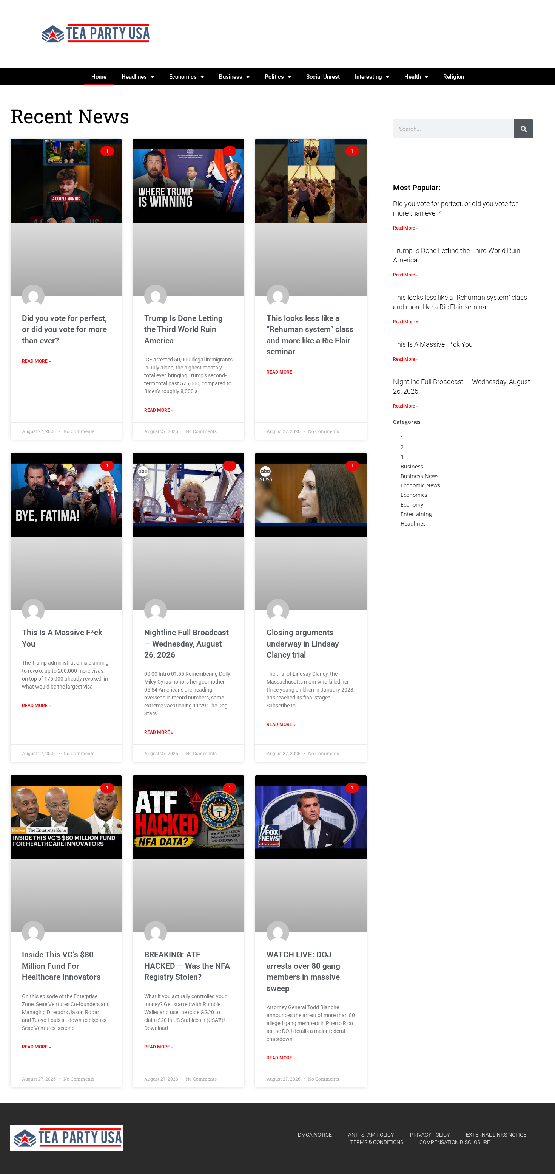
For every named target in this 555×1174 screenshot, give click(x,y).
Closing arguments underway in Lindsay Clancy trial (303, 643)
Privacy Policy (430, 1135)
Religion (453, 76)
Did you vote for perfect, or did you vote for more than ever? (64, 329)
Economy (412, 504)
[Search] (523, 128)
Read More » (36, 361)
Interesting (368, 76)
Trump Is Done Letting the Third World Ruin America (183, 329)
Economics (183, 76)
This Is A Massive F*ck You (433, 344)
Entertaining (416, 514)
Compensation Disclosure (454, 1142)
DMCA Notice (315, 1135)
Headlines (134, 76)
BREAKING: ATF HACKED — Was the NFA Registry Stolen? (187, 966)
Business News (420, 475)
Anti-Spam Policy (371, 1135)
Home (98, 76)
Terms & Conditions (376, 1142)
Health (412, 76)
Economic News (420, 485)
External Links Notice (496, 1135)
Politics (274, 76)
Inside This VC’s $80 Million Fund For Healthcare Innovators (61, 966)
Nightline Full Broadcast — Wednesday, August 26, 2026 (186, 643)
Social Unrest (323, 76)
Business (230, 76)
